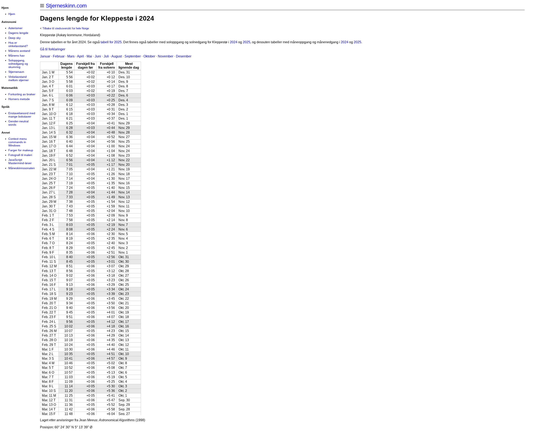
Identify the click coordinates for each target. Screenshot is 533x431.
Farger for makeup (20, 150)
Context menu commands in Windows (17, 142)
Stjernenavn (16, 71)
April (80, 56)
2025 (246, 42)
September (133, 56)
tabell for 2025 (111, 42)
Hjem (11, 14)
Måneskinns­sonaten (21, 168)
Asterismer (15, 28)
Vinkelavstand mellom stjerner (18, 78)
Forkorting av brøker (21, 94)
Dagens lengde (18, 33)
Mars (71, 56)
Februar (59, 56)
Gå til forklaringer (52, 49)
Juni (98, 56)
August (116, 56)
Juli (106, 56)
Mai (89, 56)
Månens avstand (19, 50)
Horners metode (19, 99)
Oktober (149, 56)
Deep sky (14, 38)
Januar (45, 56)
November (165, 56)
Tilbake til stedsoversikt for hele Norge (65, 28)
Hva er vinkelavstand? (18, 44)
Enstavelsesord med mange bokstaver (21, 114)
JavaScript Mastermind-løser (20, 161)
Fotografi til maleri (20, 155)
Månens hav (16, 55)
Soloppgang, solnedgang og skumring (18, 64)
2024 (233, 42)
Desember (183, 56)
